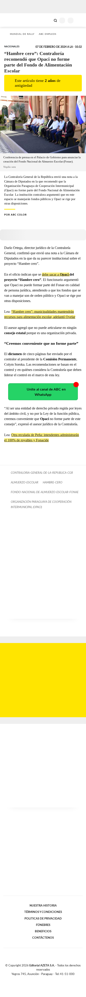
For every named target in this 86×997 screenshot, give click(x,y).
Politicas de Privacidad (43, 918)
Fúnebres (43, 925)
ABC (11, 20)
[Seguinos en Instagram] (50, 979)
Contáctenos (43, 937)
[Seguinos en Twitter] (41, 979)
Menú (80, 20)
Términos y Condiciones (43, 912)
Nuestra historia (43, 905)
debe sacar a (55, 274)
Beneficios (43, 931)
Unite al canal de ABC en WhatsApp (46, 392)
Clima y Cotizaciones (47, 20)
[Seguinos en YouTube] (46, 979)
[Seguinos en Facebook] (36, 979)
